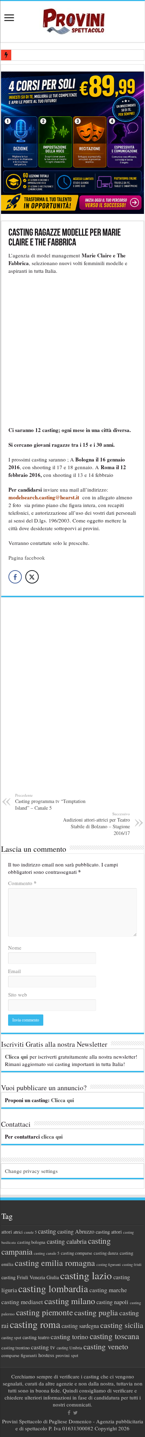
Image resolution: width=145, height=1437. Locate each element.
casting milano (69, 1301)
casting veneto (105, 1346)
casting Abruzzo (75, 1231)
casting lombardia (53, 1288)
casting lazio (86, 1275)
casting (47, 1231)
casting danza (106, 1253)
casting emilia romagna (55, 1262)
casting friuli (131, 1264)
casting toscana (114, 1336)
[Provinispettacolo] (72, 19)
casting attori (109, 1231)
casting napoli (112, 1302)
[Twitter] (75, 1413)
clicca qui (52, 1136)
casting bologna (31, 1242)
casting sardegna (80, 1326)
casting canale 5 (46, 1253)
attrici (18, 1232)
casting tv (43, 1347)
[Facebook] (69, 1413)
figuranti (29, 1355)
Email (14, 970)
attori (6, 1231)
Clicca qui (16, 1056)
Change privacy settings (31, 1170)
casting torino (69, 1336)
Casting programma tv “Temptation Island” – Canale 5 (50, 801)
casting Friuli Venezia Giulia (30, 1277)
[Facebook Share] (15, 576)
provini (63, 1355)
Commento (22, 883)
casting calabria (67, 1241)
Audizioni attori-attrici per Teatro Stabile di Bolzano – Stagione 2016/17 (96, 823)
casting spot (11, 1337)
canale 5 (30, 1232)
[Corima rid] (72, 699)
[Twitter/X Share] (32, 576)
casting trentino (15, 1347)
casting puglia (96, 1312)
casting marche (108, 1290)
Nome (14, 947)
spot (74, 1355)
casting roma (35, 1324)
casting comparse (76, 1253)
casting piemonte (44, 1312)
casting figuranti (108, 1264)
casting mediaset (22, 1302)
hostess (46, 1354)
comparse (10, 1355)
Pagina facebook (26, 557)
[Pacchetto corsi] (72, 141)
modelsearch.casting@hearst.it (44, 497)
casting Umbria (69, 1347)
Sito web (17, 994)
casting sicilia (121, 1325)
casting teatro (36, 1337)
